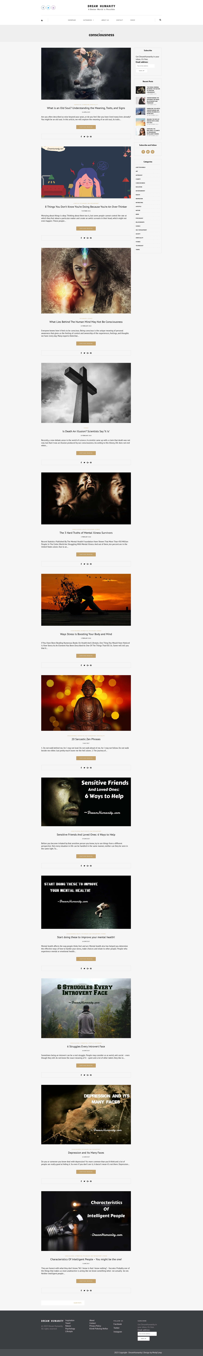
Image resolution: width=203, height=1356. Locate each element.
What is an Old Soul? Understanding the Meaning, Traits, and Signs (86, 108)
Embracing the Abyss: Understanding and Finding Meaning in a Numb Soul (153, 111)
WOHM (132, 20)
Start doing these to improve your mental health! (86, 937)
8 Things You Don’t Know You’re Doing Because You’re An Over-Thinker (86, 206)
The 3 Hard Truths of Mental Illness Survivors (86, 532)
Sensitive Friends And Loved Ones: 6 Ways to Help (86, 834)
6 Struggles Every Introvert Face (86, 1046)
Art (137, 171)
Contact (119, 20)
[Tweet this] (84, 136)
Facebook (118, 1324)
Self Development (93, 203)
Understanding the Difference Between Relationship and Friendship (153, 100)
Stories (103, 934)
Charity (138, 179)
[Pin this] (91, 136)
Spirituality (94, 104)
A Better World (140, 167)
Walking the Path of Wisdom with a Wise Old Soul (153, 120)
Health (84, 529)
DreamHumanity (135, 1352)
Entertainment (140, 191)
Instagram (118, 1331)
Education (139, 187)
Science (90, 318)
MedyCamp (157, 1352)
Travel (138, 249)
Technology (139, 245)
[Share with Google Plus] (87, 136)
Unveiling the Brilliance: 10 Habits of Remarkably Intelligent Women (153, 131)
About (91, 1320)
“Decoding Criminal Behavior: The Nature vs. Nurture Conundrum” (153, 89)
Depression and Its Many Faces (86, 1152)
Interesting (85, 104)
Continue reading (86, 127)
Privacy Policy (95, 1326)
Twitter (116, 1328)
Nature (138, 210)
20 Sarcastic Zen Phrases (86, 739)
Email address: (142, 62)
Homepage (72, 20)
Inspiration (77, 104)
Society (138, 234)
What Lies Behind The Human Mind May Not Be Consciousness (86, 322)
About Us (105, 20)
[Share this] (81, 136)
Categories (87, 20)
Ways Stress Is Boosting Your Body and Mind (86, 634)
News (137, 214)
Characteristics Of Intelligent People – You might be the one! (86, 1259)
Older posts (77, 1303)
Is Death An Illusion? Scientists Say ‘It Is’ (86, 431)
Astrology (139, 175)
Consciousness (77, 529)
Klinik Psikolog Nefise (98, 1328)
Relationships (85, 831)
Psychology (83, 203)
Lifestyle (76, 203)
